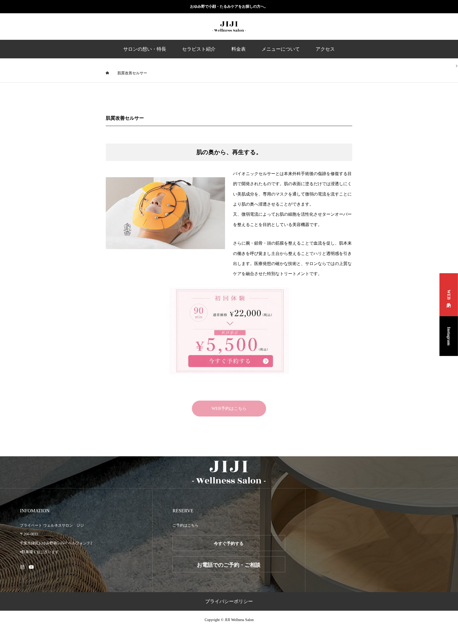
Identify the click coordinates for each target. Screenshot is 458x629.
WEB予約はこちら (229, 408)
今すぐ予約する (229, 543)
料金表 (238, 49)
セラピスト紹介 (198, 49)
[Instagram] (22, 567)
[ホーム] (108, 73)
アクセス (325, 49)
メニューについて (281, 49)
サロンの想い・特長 (144, 49)
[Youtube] (31, 567)
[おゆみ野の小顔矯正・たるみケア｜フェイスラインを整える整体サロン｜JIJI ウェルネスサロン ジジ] (229, 26)
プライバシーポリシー (229, 601)
